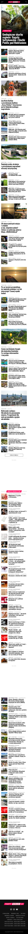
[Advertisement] (14, 475)
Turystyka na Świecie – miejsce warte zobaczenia (14, 925)
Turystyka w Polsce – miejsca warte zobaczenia (14, 921)
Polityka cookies (19, 917)
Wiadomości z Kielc (15, 913)
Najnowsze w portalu (20, 915)
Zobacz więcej (14, 455)
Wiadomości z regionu (9, 915)
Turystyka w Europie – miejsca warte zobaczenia (14, 923)
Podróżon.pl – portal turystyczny (14, 919)
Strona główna (6, 913)
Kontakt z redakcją (10, 917)
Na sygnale (23, 913)
